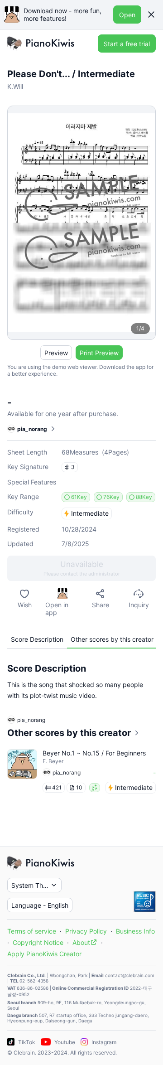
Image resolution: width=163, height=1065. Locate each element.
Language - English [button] (39, 905)
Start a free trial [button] (127, 44)
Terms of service (31, 931)
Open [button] (127, 15)
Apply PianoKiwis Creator (44, 954)
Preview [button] (56, 353)
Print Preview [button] (99, 353)
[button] (151, 14)
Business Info (135, 931)
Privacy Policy (86, 931)
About (81, 942)
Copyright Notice (38, 942)
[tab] (37, 639)
